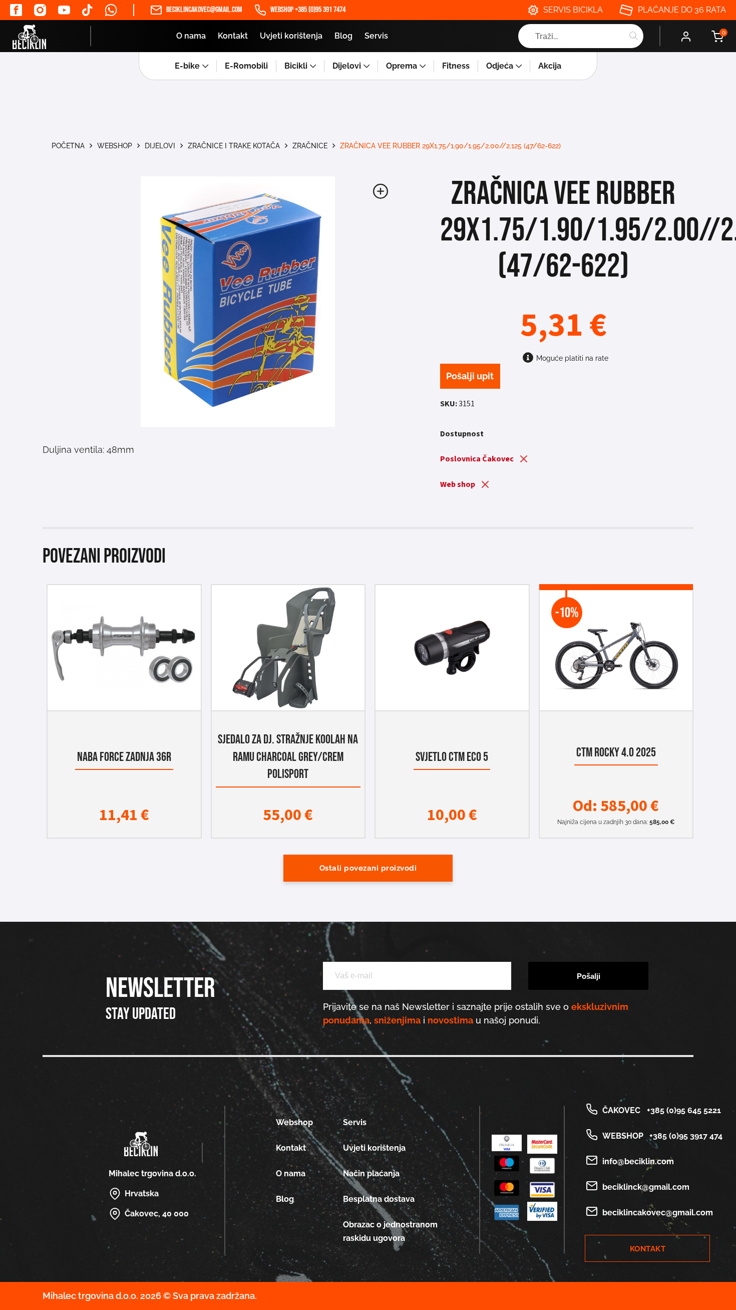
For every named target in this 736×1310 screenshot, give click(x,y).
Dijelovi (346, 66)
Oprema (401, 66)
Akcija (549, 66)
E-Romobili (246, 66)
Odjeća (499, 66)
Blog (343, 36)
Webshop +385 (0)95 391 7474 (307, 10)
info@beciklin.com (638, 1161)
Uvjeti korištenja (291, 36)
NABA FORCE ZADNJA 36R (124, 757)
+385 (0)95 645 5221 (682, 1110)
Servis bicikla (573, 10)
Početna (68, 146)
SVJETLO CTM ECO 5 (452, 757)
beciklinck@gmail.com (645, 1187)
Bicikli (295, 66)
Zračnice (309, 146)
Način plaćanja (371, 1173)
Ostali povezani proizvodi (368, 868)
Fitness (456, 66)
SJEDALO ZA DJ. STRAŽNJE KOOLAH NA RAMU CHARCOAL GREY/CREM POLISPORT (288, 756)
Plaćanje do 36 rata (682, 10)
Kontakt (233, 36)
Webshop (114, 146)
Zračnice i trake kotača (234, 146)
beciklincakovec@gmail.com (204, 10)
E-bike (187, 66)
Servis (376, 36)
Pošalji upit (470, 376)
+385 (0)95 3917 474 (683, 1136)
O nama (191, 36)
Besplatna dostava (379, 1199)
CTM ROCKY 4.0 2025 (616, 752)
